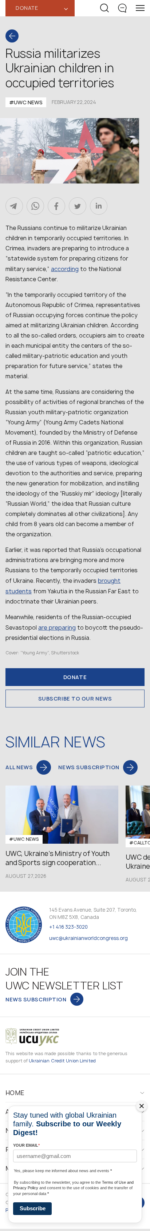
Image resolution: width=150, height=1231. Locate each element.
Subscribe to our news (75, 698)
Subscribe (33, 1208)
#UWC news (26, 102)
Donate (75, 677)
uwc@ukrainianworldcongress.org (88, 938)
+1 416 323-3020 (68, 927)
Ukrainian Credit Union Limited (62, 1061)
